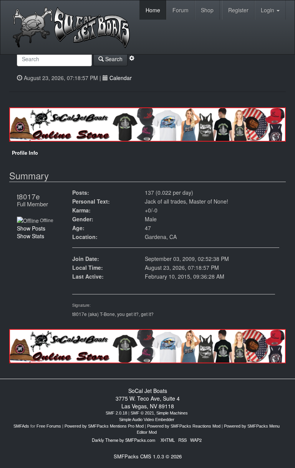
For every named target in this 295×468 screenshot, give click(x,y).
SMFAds (21, 426)
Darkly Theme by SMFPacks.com (123, 440)
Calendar (120, 78)
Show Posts (31, 228)
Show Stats (30, 236)
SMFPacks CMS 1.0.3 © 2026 (148, 456)
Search (113, 59)
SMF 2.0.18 (116, 413)
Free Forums (48, 426)
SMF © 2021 (142, 413)
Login (268, 10)
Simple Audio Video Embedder (146, 419)
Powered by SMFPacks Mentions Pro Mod (104, 426)
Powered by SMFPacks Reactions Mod (183, 426)
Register (238, 10)
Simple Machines (172, 413)
